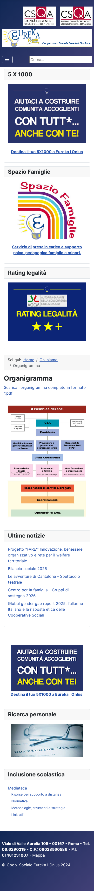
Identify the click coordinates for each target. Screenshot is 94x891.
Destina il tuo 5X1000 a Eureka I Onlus (47, 151)
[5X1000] (47, 668)
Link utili (17, 815)
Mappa (38, 855)
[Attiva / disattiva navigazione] (7, 59)
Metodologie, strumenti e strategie (38, 808)
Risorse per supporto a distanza (36, 794)
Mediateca (17, 788)
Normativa (19, 801)
